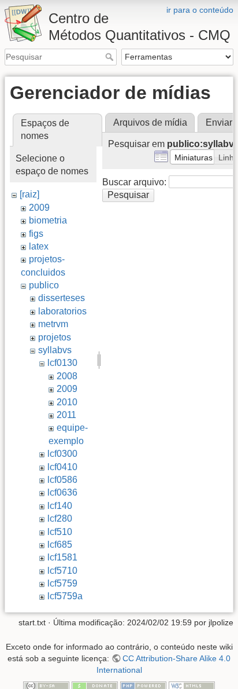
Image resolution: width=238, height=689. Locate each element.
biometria (48, 220)
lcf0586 (62, 480)
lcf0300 (62, 454)
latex (39, 246)
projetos (54, 337)
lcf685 (59, 544)
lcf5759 (62, 583)
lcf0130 (62, 363)
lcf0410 (62, 467)
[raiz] (29, 194)
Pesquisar (110, 57)
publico (44, 285)
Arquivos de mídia (150, 122)
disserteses (61, 298)
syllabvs (55, 350)
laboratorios (62, 311)
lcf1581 (62, 557)
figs (36, 234)
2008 (67, 376)
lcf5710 (62, 571)
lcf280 (59, 518)
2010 (67, 402)
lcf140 (59, 506)
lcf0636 (62, 492)
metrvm (53, 324)
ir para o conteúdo (199, 9)
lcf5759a (65, 596)
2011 (66, 415)
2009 (39, 207)
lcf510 (59, 532)
